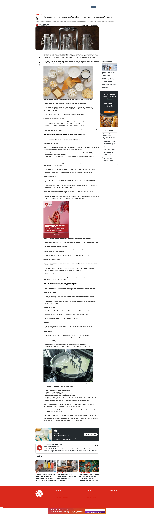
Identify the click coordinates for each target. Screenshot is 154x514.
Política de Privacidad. (82, 4)
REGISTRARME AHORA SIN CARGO (95, 512)
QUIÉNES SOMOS (89, 495)
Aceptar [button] (93, 6)
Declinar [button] (98, 6)
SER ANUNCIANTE (113, 495)
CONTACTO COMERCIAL (114, 493)
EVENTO (87, 493)
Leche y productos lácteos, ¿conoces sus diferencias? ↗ (60, 283)
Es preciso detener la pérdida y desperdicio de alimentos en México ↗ (64, 134)
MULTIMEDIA (58, 501)
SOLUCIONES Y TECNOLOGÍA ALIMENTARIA (64, 493)
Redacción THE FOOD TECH (43, 24)
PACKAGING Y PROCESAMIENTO (62, 497)
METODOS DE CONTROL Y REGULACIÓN (63, 495)
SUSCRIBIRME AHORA (91, 434)
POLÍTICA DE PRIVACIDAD (91, 497)
